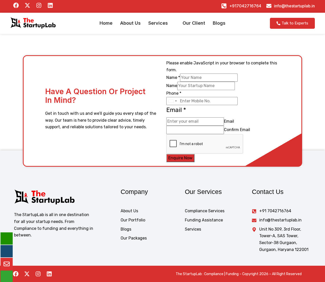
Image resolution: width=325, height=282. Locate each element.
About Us (130, 23)
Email (229, 121)
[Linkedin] (49, 273)
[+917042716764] (224, 6)
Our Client (194, 23)
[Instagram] (38, 273)
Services (158, 23)
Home (106, 23)
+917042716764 (245, 5)
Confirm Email (237, 129)
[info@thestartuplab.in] (268, 5)
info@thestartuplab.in (294, 5)
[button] (161, 23)
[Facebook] (15, 273)
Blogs (219, 23)
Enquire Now (180, 158)
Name (173, 77)
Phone (173, 93)
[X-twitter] (26, 273)
